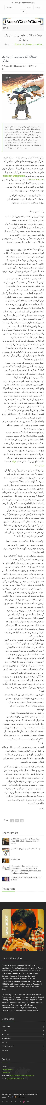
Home (6, 44)
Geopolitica (6, 1072)
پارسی (38, 7)
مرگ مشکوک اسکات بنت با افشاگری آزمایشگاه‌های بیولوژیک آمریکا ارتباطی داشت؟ (25, 841)
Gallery (5, 1042)
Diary (4, 1031)
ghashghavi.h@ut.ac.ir (26, 3)
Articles (5, 1035)
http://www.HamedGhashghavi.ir (22, 1075)
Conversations (8, 1046)
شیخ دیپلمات (15, 859)
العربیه (29, 7)
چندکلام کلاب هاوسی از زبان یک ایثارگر (25, 848)
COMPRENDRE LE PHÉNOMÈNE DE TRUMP (26, 878)
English (9, 7)
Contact (5, 1050)
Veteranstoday (7, 1069)
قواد (13, 461)
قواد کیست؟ (39, 465)
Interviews (6, 1038)
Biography (6, 1027)
